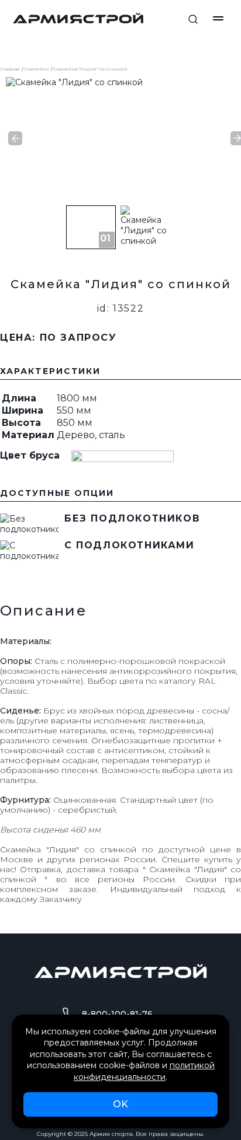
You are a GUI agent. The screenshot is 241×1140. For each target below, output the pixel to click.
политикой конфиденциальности (144, 1071)
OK (120, 1104)
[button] (15, 138)
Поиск (193, 19)
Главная (10, 69)
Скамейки (36, 69)
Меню (218, 18)
